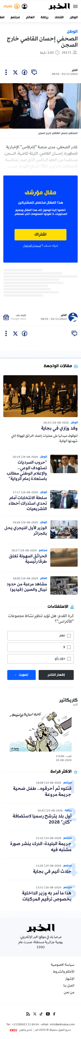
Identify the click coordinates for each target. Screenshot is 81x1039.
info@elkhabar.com (62, 1024)
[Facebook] (54, 1014)
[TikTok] (41, 1014)
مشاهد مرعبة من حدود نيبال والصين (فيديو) (27, 587)
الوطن (74, 17)
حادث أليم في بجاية (52, 871)
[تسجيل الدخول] (24, 6)
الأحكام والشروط (63, 972)
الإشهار (69, 979)
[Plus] (6, 72)
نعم (62, 635)
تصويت (23, 675)
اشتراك (40, 235)
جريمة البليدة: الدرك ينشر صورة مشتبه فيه (40, 847)
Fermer (75, 6)
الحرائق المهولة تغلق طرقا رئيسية (28, 559)
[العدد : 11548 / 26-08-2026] (40, 731)
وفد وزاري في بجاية (59, 428)
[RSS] (28, 1014)
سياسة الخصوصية (62, 965)
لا (64, 647)
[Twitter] (34, 1014)
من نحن (69, 993)
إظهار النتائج (56, 675)
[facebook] (24, 72)
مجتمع (15, 17)
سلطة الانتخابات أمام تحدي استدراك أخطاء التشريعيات (28, 503)
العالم (30, 17)
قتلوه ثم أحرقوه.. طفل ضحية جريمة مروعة (42, 792)
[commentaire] (34, 72)
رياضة (44, 17)
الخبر (75, 70)
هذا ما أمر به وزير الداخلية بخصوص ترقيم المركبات (46, 896)
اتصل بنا (68, 986)
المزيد (75, 704)
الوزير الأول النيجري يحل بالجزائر (25, 530)
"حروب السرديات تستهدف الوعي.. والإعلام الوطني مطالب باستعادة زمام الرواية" (27, 471)
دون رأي (60, 658)
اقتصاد (59, 17)
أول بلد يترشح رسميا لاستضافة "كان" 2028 (42, 819)
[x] (15, 72)
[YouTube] (48, 1014)
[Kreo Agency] (14, 1030)
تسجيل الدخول (32, 246)
